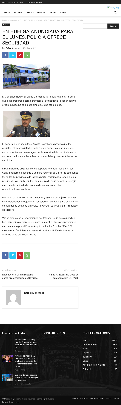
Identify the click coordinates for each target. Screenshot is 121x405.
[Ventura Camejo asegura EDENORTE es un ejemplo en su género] (7, 377)
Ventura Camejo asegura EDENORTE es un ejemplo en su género (26, 377)
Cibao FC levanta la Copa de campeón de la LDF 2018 (63, 276)
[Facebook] (5, 55)
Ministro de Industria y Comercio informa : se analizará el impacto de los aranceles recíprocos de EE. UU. (26, 361)
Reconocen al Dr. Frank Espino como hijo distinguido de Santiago (20, 276)
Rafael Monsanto (13, 48)
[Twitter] (12, 55)
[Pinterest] (20, 55)
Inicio (4, 20)
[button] (115, 12)
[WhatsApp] (27, 55)
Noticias (13, 20)
